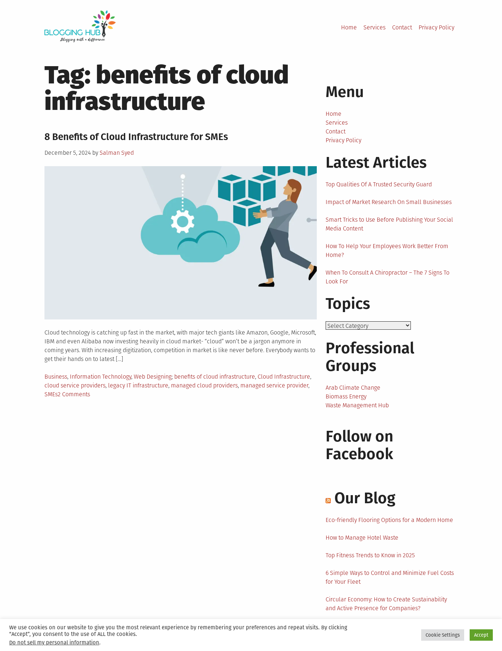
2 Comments (74, 394)
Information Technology (100, 376)
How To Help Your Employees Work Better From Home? (387, 250)
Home (349, 27)
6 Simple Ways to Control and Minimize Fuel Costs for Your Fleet (390, 577)
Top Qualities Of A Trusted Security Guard (379, 184)
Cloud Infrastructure (284, 376)
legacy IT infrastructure (138, 385)
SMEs (51, 394)
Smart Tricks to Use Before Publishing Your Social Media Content (389, 224)
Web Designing (153, 376)
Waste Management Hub (357, 405)
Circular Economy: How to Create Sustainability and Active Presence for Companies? (386, 604)
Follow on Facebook (359, 445)
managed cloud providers (204, 385)
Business (55, 376)
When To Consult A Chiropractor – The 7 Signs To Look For (387, 277)
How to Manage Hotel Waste (362, 537)
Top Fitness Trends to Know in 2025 (370, 555)
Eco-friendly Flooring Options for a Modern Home (389, 519)
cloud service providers (74, 385)
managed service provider (274, 385)
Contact (402, 27)
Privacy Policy (436, 27)
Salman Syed (117, 152)
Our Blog (364, 498)
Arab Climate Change (353, 387)
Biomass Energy (346, 396)
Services (374, 27)
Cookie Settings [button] (443, 635)
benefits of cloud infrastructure (214, 376)
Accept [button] (481, 635)
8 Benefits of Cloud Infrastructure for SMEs (136, 137)
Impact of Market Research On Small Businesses (389, 201)
